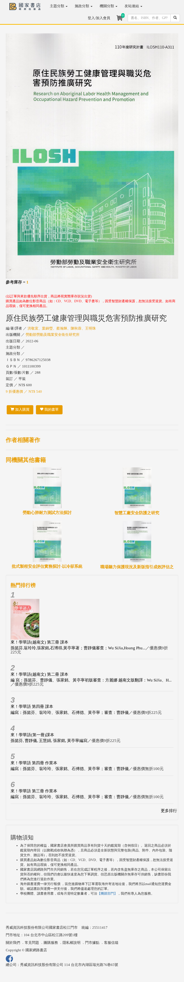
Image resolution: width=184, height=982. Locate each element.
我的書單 (51, 409)
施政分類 (82, 6)
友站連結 (132, 6)
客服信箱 (111, 943)
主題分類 (57, 6)
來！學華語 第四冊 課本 (32, 706)
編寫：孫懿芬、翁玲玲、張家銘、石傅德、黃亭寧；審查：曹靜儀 (70, 712)
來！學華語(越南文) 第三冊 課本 (39, 642)
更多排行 (169, 810)
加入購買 (21, 409)
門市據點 (92, 943)
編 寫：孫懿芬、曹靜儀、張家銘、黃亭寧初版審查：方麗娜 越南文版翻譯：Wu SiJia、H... (91, 680)
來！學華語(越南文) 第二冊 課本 (39, 674)
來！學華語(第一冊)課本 (32, 735)
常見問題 (32, 943)
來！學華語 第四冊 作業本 (34, 763)
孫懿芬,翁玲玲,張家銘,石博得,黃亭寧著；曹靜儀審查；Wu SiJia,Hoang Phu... (78, 648)
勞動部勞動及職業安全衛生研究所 (53, 335)
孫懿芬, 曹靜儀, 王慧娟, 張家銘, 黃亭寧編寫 (49, 740)
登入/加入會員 (99, 18)
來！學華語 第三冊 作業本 (34, 791)
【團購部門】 (107, 893)
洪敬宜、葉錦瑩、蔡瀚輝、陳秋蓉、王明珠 (62, 328)
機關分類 (107, 6)
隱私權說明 (71, 943)
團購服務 (51, 943)
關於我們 (13, 943)
